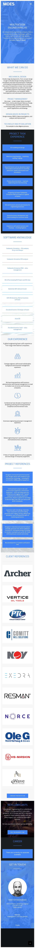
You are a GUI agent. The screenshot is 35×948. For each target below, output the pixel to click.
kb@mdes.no (18, 907)
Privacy (17, 925)
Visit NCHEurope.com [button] (17, 832)
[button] (30, 4)
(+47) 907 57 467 (17, 905)
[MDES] (8, 4)
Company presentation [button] (17, 796)
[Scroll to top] (30, 942)
